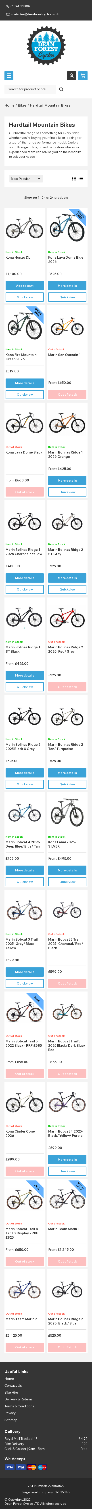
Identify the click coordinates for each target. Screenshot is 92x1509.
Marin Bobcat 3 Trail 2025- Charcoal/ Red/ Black (65, 943)
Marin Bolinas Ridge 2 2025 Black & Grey (23, 746)
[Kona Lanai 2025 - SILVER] (67, 814)
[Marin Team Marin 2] (25, 1291)
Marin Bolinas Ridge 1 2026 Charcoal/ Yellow (24, 551)
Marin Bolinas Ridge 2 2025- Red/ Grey (65, 649)
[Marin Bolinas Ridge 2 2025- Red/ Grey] (67, 619)
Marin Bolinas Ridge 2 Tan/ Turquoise (65, 746)
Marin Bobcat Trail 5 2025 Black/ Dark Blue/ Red (66, 1045)
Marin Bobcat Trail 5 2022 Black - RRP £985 (24, 1043)
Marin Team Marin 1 (63, 1229)
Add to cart (24, 286)
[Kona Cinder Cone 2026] (25, 1103)
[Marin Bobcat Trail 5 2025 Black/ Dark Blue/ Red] (67, 1013)
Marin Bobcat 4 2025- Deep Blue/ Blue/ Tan (23, 844)
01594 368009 (20, 6)
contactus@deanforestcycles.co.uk (35, 14)
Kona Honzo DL (18, 257)
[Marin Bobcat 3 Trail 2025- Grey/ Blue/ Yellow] (25, 911)
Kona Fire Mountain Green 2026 (21, 357)
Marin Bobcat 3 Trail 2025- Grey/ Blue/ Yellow (22, 943)
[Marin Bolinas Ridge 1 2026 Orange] (67, 424)
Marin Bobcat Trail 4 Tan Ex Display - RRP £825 (22, 1233)
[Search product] (61, 89)
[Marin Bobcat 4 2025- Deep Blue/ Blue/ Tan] (25, 814)
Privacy (10, 1413)
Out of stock (67, 394)
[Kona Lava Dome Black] (25, 424)
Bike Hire (11, 1392)
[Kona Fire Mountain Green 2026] (25, 326)
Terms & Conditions (19, 1406)
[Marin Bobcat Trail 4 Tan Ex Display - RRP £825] (25, 1201)
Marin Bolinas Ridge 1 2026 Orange (65, 454)
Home (9, 1379)
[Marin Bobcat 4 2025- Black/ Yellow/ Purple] (67, 1103)
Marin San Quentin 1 (64, 355)
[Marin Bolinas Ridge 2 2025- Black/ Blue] (67, 1291)
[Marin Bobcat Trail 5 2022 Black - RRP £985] (25, 1013)
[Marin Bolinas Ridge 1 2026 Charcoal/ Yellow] (25, 521)
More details (67, 286)
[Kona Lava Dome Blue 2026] (67, 229)
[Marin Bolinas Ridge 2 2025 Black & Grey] (25, 716)
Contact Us (13, 1385)
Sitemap (10, 1420)
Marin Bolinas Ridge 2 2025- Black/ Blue (65, 1321)
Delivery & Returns (18, 1399)
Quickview (25, 297)
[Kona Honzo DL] (25, 229)
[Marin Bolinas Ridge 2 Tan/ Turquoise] (67, 716)
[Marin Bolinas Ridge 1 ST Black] (25, 619)
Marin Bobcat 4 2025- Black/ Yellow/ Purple (65, 1133)
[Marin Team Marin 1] (67, 1201)
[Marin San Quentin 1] (67, 326)
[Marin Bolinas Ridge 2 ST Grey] (67, 521)
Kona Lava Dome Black (24, 452)
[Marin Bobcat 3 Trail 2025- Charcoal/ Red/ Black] (67, 911)
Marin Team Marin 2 (21, 1319)
